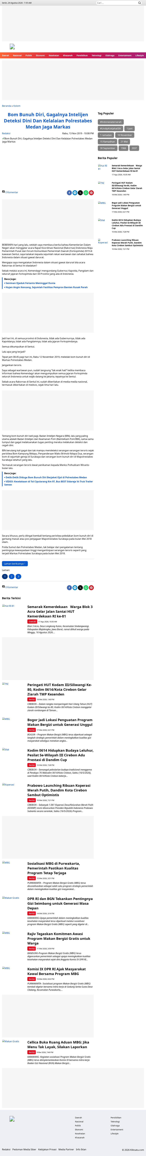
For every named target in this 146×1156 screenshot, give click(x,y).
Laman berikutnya (14, 563)
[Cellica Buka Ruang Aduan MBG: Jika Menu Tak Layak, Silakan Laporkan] (13, 1051)
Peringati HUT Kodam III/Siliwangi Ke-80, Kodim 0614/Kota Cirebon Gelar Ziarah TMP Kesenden (127, 186)
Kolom (16, 105)
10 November (124, 135)
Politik (29, 55)
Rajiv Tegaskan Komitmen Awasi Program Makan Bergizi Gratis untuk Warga (58, 938)
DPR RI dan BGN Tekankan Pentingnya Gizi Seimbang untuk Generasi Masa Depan (60, 903)
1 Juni (129, 128)
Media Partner (66, 1149)
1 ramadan (106, 135)
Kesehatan (54, 55)
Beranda (6, 105)
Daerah (5, 55)
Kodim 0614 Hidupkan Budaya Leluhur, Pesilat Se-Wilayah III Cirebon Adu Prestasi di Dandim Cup (127, 224)
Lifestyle (139, 55)
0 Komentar (11, 192)
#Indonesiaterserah (110, 122)
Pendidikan (82, 55)
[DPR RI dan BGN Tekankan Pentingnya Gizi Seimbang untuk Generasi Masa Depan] (13, 907)
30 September (107, 148)
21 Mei (124, 141)
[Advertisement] (73, 26)
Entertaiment (124, 55)
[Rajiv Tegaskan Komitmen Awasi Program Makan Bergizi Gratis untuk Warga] (13, 942)
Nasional (17, 55)
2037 (134, 148)
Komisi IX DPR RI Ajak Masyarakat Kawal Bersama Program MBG (56, 971)
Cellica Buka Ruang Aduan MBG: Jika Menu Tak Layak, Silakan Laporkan (58, 1044)
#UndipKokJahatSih (110, 128)
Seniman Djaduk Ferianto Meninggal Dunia (30, 283)
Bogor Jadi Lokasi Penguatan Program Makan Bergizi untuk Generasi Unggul (126, 205)
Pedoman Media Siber (24, 1149)
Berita (32, 699)
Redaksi (6, 133)
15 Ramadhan (107, 141)
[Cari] (139, 3)
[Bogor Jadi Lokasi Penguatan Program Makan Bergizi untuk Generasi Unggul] (104, 207)
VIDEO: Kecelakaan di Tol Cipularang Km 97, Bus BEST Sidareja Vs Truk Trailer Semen (48, 483)
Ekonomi (40, 55)
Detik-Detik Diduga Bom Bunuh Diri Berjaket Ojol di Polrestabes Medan (46, 477)
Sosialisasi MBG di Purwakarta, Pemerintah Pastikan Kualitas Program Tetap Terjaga (53, 868)
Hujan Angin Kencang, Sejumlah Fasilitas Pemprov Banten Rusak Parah (47, 287)
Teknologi (96, 55)
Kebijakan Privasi (47, 1149)
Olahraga (109, 55)
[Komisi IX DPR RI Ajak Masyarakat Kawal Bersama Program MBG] (13, 978)
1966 (123, 148)
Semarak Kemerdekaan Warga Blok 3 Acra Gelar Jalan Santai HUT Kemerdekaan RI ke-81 (127, 168)
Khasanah (68, 55)
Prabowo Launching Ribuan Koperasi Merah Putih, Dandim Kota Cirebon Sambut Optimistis (127, 243)
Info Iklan (81, 1149)
